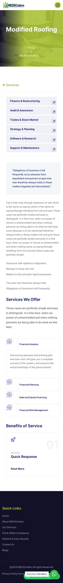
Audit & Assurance (21, 110)
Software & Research (23, 138)
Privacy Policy (9, 574)
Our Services (9, 527)
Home (31, 48)
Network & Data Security (15, 539)
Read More (17, 468)
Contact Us (8, 544)
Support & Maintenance (24, 147)
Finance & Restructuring (25, 101)
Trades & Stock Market (24, 119)
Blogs (5, 550)
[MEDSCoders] (13, 5)
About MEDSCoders (13, 522)
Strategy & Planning (22, 129)
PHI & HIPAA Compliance (15, 533)
